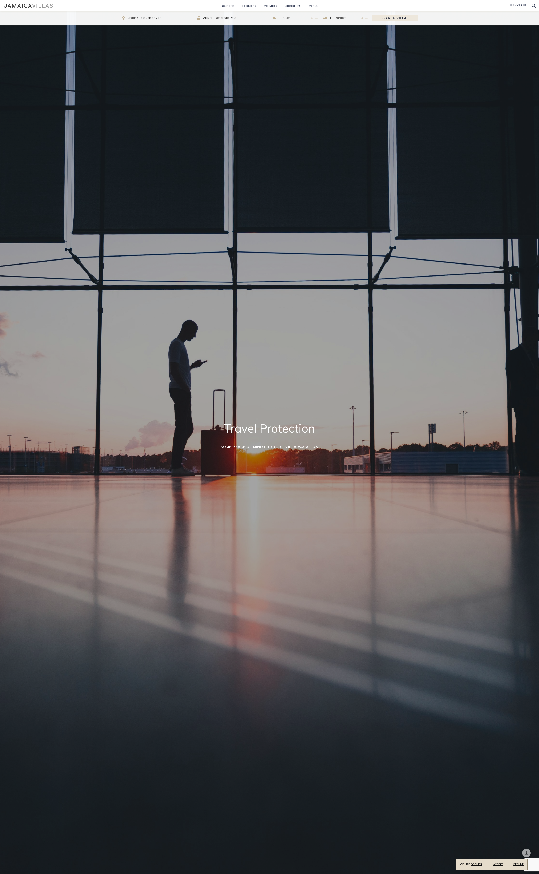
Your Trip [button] (228, 6)
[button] (534, 5)
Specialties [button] (293, 6)
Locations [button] (249, 6)
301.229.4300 (518, 5)
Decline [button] (518, 864)
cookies (476, 864)
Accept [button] (498, 864)
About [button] (313, 6)
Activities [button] (270, 6)
